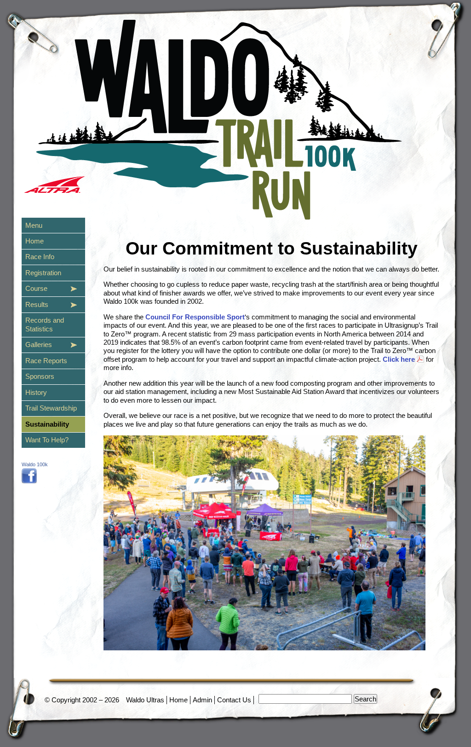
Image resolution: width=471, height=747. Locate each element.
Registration (43, 273)
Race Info (39, 257)
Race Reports (46, 361)
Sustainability (47, 424)
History (36, 392)
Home (178, 700)
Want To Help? (47, 440)
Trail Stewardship (51, 408)
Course (36, 288)
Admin (202, 700)
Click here (399, 359)
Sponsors (39, 376)
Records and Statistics (44, 324)
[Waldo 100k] (29, 481)
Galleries (38, 344)
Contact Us (234, 700)
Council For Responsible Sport (195, 317)
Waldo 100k (35, 464)
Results (36, 304)
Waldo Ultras (145, 700)
